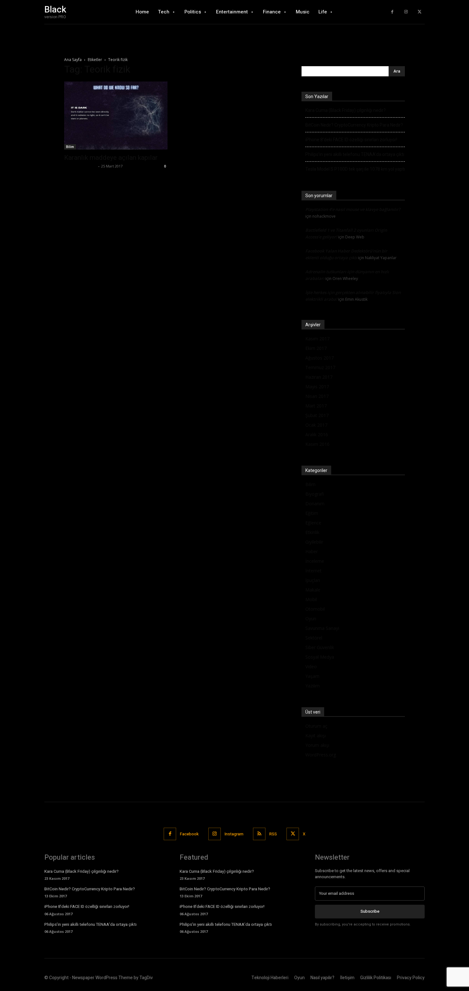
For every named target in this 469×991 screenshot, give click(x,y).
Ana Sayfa (73, 59)
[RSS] (259, 834)
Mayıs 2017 (317, 386)
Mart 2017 (316, 406)
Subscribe (370, 911)
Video (311, 666)
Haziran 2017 (318, 377)
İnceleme (314, 561)
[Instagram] (406, 12)
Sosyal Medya (319, 657)
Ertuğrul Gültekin (80, 166)
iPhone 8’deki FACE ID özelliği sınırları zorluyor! (351, 139)
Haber (311, 551)
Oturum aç (316, 726)
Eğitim (311, 513)
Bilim (70, 146)
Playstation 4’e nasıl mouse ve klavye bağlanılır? (352, 209)
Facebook (189, 834)
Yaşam (312, 676)
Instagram (234, 834)
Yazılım (312, 686)
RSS (273, 834)
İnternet (313, 571)
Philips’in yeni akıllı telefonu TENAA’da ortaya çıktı (354, 154)
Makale (312, 590)
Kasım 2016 (317, 444)
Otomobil (315, 609)
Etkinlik (312, 532)
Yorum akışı (317, 745)
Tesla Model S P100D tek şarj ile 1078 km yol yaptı (355, 169)
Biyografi (314, 494)
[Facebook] (392, 12)
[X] (419, 12)
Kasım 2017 (317, 339)
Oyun (310, 619)
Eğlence (313, 523)
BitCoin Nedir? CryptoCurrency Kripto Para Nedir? (354, 125)
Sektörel (313, 638)
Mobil (311, 599)
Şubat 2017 (317, 415)
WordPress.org (320, 755)
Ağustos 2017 (319, 358)
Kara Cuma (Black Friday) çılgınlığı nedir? (345, 110)
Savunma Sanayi (322, 628)
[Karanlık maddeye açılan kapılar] (116, 115)
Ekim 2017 (316, 348)
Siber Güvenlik (319, 647)
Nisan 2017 (317, 396)
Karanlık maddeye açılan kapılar (111, 157)
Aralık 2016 (316, 434)
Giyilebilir (314, 542)
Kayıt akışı (315, 735)
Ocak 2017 (316, 425)
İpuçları (312, 580)
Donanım (314, 503)
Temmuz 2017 (320, 367)
